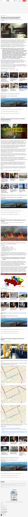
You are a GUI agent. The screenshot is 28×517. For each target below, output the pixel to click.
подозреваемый (14, 170)
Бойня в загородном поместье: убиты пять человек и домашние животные (11, 109)
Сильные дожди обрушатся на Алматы (8, 105)
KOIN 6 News (24, 143)
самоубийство (10, 170)
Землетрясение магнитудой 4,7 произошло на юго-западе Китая (9, 113)
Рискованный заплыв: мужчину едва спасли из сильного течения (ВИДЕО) (11, 197)
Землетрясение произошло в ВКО (5, 107)
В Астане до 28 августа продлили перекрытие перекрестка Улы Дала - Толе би (14, 431)
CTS (18, 363)
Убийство (2, 170)
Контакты (2, 506)
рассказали (9, 58)
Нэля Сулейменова (3, 342)
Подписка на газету (24, 0)
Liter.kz (16, 143)
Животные (7, 170)
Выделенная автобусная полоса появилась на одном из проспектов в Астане (14, 432)
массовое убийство (18, 170)
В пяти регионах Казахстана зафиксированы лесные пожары (9, 111)
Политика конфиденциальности (4, 505)
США (4, 170)
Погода (2, 104)
